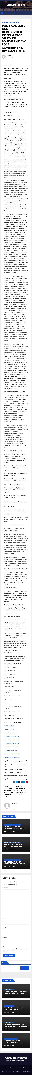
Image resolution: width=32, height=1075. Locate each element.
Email (4, 928)
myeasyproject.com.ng (10, 729)
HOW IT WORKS (15, 1071)
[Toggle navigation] (16, 12)
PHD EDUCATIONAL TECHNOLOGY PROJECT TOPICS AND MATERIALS (14, 1043)
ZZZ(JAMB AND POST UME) (9, 989)
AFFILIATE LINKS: (9, 725)
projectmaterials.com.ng (10, 750)
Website (5, 937)
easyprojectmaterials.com (11, 732)
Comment (5, 887)
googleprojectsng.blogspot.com (12, 753)
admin (10, 55)
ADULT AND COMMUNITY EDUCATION (11, 1038)
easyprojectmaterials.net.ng (11, 736)
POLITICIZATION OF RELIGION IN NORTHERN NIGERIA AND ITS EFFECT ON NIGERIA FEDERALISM (15, 865)
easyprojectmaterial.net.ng (11, 746)
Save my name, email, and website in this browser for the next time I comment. (16, 950)
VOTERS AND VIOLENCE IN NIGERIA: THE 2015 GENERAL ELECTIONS (21, 790)
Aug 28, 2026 (7, 996)
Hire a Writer (8, 1071)
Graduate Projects (16, 4)
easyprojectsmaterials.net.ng (11, 739)
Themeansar (27, 1067)
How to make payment (25, 1071)
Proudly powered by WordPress (9, 1067)
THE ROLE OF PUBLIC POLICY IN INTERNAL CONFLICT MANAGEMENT (15, 846)
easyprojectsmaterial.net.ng (11, 743)
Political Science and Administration (10, 22)
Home (3, 1071)
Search (4, 963)
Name (5, 918)
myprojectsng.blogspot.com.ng (12, 757)
